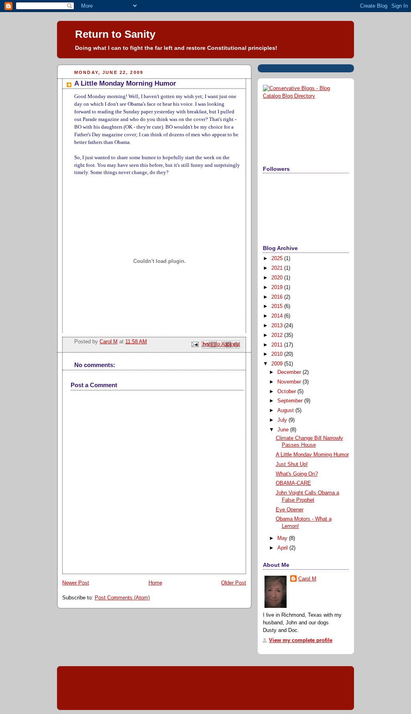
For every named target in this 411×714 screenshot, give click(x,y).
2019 (277, 287)
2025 (277, 258)
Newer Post (75, 583)
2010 (277, 354)
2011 (277, 345)
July (283, 420)
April (283, 548)
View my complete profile (300, 640)
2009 (277, 364)
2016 (277, 297)
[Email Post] (194, 344)
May (283, 538)
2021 (277, 268)
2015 (277, 306)
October (287, 391)
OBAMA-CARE (293, 483)
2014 (277, 316)
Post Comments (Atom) (122, 598)
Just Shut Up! (292, 464)
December (290, 372)
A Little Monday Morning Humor (312, 455)
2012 (277, 335)
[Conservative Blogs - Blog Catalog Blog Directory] (306, 96)
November (290, 382)
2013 (277, 325)
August (286, 410)
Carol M (307, 579)
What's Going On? (297, 474)
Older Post (233, 583)
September (290, 401)
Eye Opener (289, 510)
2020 (277, 278)
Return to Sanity (115, 34)
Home (155, 583)
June (283, 430)
